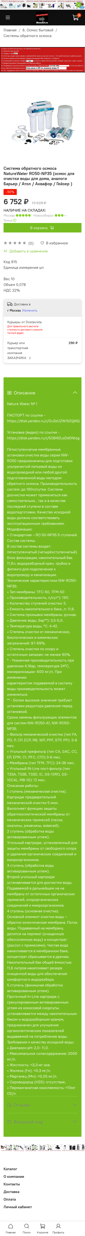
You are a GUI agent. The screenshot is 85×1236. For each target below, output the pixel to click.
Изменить (29, 310)
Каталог (10, 1168)
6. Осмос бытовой (37, 30)
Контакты (12, 1184)
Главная (10, 30)
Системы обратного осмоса (27, 35)
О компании (14, 1176)
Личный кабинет (18, 1206)
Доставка (11, 1191)
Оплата (10, 1199)
